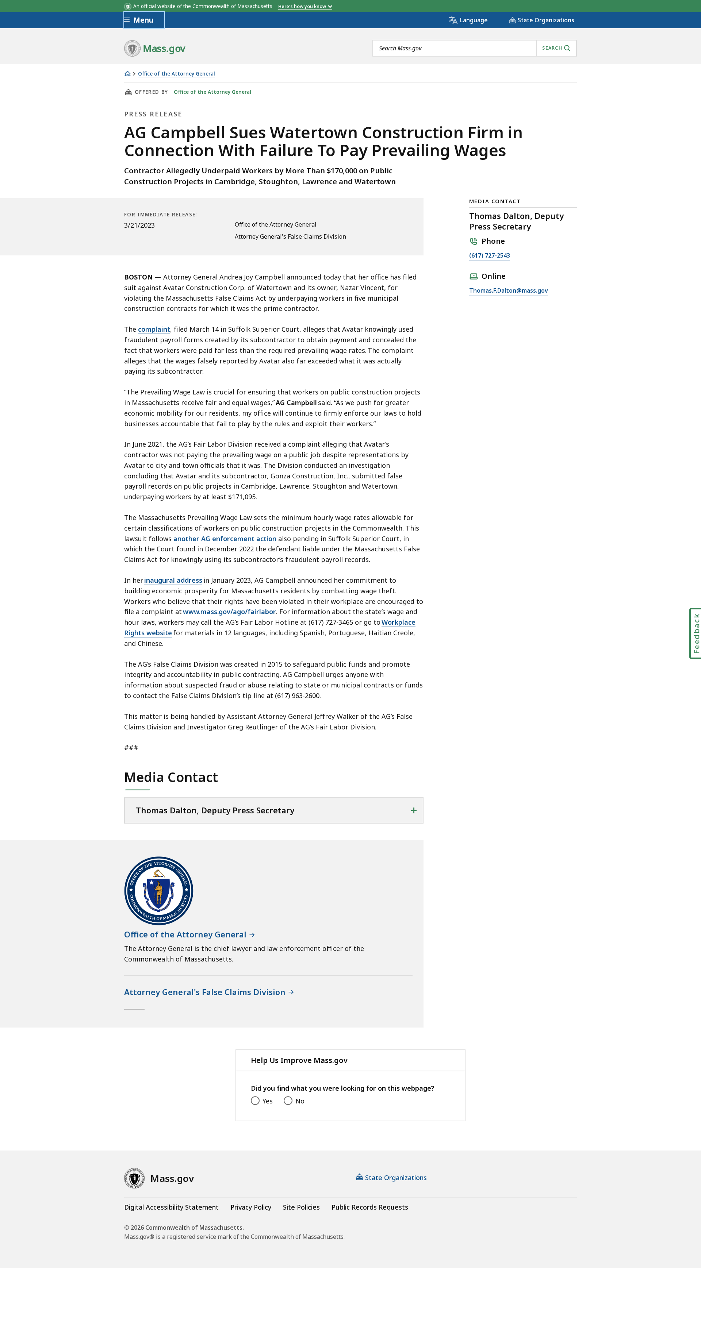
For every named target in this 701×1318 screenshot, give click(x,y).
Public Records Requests (370, 1207)
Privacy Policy (250, 1207)
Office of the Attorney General (176, 74)
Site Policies (301, 1207)
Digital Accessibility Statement (171, 1207)
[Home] (127, 73)
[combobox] (474, 48)
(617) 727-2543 (489, 256)
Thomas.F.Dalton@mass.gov (508, 291)
